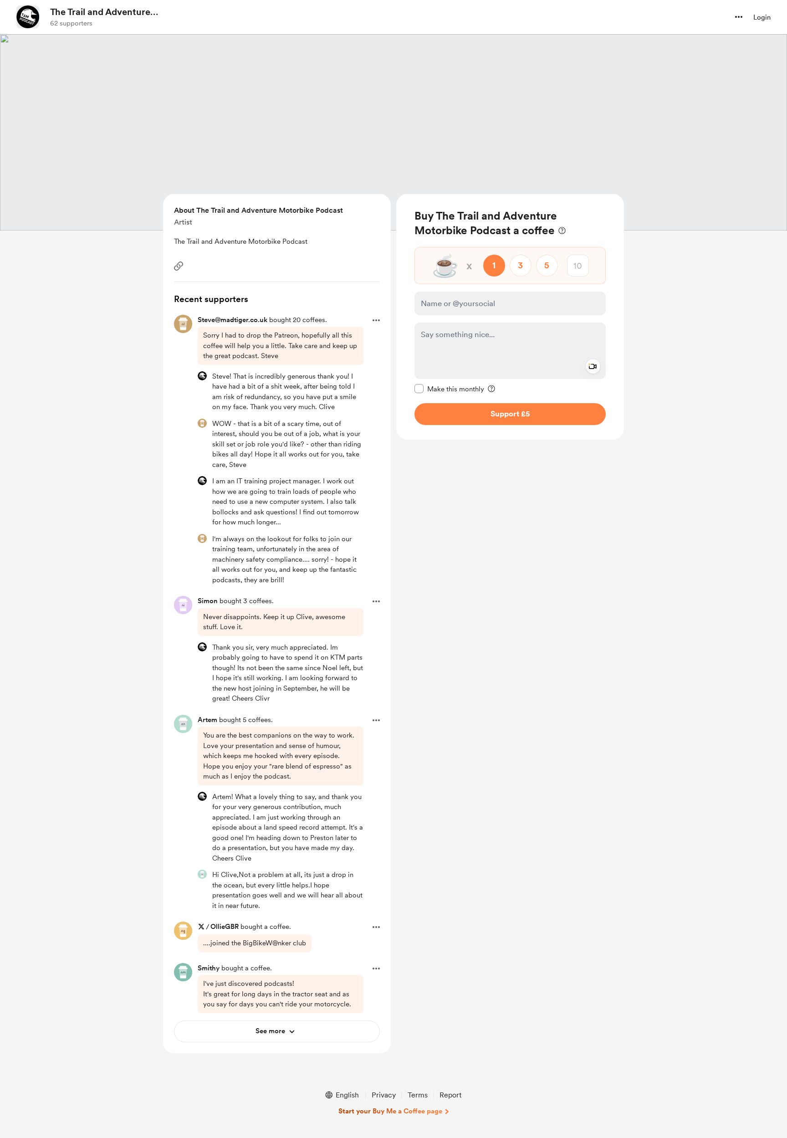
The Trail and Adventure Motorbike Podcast (100, 12)
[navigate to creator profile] (27, 16)
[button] (738, 17)
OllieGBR (224, 927)
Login (762, 17)
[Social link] (178, 266)
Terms (418, 1095)
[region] (510, 317)
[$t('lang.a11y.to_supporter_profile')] (202, 375)
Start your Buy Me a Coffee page (390, 1111)
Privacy (384, 1095)
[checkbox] (449, 389)
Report (450, 1095)
